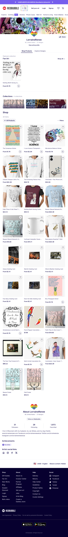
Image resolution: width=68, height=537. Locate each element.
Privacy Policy (17, 515)
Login (4, 493)
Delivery (35, 476)
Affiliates (19, 487)
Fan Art (4, 479)
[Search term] (25, 8)
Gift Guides (6, 476)
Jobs (17, 493)
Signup (4, 496)
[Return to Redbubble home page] (11, 8)
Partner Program (19, 483)
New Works (6, 482)
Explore (4, 15)
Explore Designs (40, 51)
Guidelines (36, 485)
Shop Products (27, 51)
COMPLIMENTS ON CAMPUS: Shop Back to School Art (34, 2)
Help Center (37, 482)
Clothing (12, 15)
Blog (3, 485)
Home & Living (48, 15)
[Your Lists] (58, 8)
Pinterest (55, 488)
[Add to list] (19, 62)
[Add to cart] (18, 86)
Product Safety (38, 488)
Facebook (55, 479)
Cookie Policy (48, 515)
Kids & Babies (58, 15)
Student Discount (5, 489)
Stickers (22, 15)
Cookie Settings (38, 497)
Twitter (54, 482)
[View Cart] (63, 8)
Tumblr (54, 485)
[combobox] (24, 8)
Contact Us (36, 494)
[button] (34, 2)
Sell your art (20, 490)
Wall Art (39, 15)
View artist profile (34, 45)
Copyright (36, 491)
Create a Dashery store (20, 500)
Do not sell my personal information (32, 515)
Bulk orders (6, 499)
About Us (19, 476)
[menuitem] (4, 14)
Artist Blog (19, 496)
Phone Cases (30, 15)
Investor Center (21, 479)
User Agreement (7, 515)
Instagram (55, 476)
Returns (35, 479)
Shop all (60, 59)
